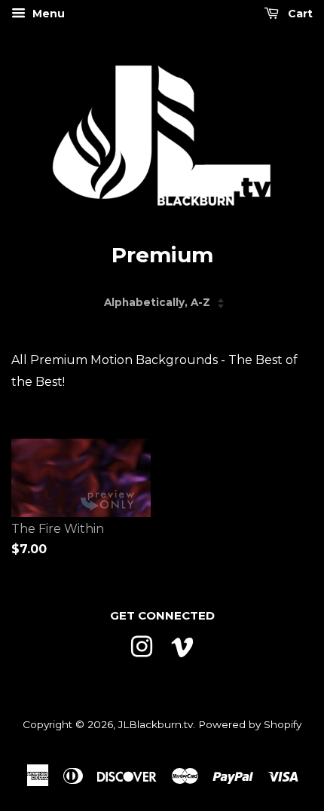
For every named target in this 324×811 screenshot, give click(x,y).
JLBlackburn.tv (155, 724)
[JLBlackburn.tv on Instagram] (141, 645)
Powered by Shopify (249, 724)
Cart (299, 13)
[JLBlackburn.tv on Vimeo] (182, 645)
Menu (47, 13)
